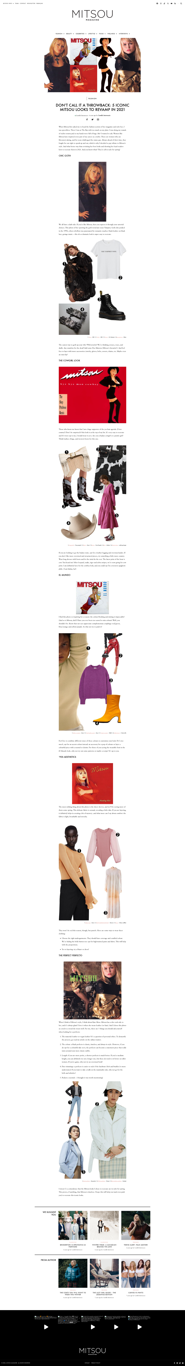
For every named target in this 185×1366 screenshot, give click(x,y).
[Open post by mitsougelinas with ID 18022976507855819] (69, 1327)
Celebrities (80, 34)
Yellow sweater (76, 733)
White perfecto (101, 1181)
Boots (106, 337)
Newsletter (31, 3)
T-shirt (98, 337)
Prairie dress (115, 545)
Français (39, 3)
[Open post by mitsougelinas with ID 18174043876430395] (92, 1327)
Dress (90, 337)
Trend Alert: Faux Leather (136, 1245)
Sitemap (87, 1363)
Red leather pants (90, 733)
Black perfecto (86, 1181)
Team (17, 3)
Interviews (123, 34)
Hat (104, 545)
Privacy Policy (95, 1363)
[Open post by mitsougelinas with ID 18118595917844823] (46, 1327)
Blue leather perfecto (116, 1181)
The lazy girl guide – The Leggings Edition (104, 1294)
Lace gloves (119, 337)
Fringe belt (71, 545)
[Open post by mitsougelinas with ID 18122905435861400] (116, 1327)
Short (84, 545)
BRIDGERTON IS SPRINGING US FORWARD (73, 1246)
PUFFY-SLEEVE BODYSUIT (102, 922)
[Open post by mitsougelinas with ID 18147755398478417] (139, 1327)
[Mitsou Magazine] (92, 15)
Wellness (111, 34)
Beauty (69, 34)
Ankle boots (117, 733)
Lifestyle (91, 34)
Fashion (59, 34)
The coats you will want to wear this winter (73, 1294)
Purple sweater (104, 733)
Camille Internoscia (104, 115)
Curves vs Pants (135, 1293)
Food (101, 34)
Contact (23, 3)
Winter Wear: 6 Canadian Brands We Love (104, 1246)
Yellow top (87, 922)
